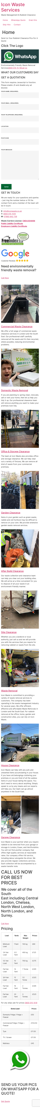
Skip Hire (6, 24)
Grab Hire (33, 20)
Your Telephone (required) (12, 115)
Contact (17, 24)
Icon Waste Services (13, 7)
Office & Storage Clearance (15, 451)
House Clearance (10, 765)
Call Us (24, 68)
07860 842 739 (10, 216)
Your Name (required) (9, 91)
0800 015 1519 (9, 214)
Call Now (5, 278)
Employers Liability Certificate (14, 226)
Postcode (5, 138)
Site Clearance (9, 632)
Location (4, 126)
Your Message (6, 150)
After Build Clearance (12, 571)
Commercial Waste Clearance (16, 326)
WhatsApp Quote (18, 20)
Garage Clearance (10, 837)
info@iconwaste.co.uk (12, 211)
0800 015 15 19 (14, 68)
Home (5, 20)
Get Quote (5, 1101)
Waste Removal (9, 690)
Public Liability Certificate (12, 223)
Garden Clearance (10, 512)
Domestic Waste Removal (14, 390)
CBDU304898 (29, 221)
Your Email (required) (10, 103)
